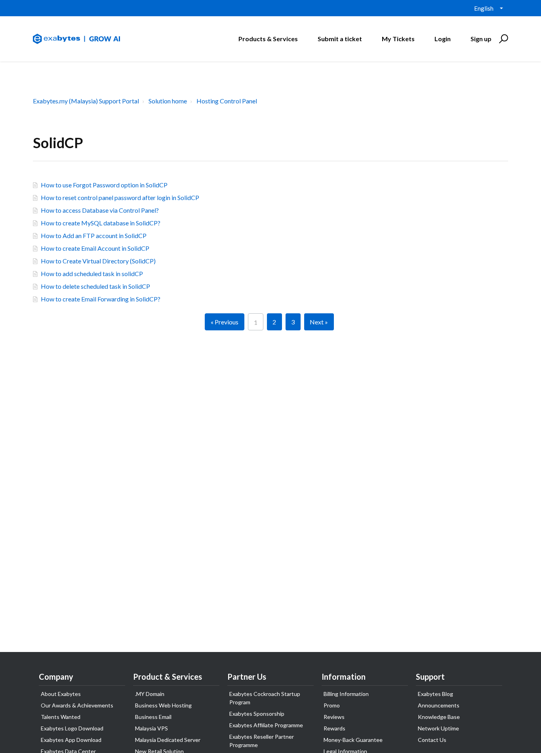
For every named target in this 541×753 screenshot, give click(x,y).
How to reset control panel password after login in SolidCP (120, 197)
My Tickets (398, 38)
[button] (502, 39)
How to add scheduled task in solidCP (92, 273)
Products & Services (268, 38)
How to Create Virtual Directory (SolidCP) (98, 261)
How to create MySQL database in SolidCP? (100, 223)
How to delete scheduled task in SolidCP (95, 286)
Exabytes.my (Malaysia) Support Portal (86, 101)
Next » (319, 322)
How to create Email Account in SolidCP (95, 248)
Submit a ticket (340, 38)
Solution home (168, 101)
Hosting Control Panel (226, 101)
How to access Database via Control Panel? (100, 210)
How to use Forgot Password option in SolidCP (104, 185)
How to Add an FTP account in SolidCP (94, 235)
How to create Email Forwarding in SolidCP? (100, 299)
